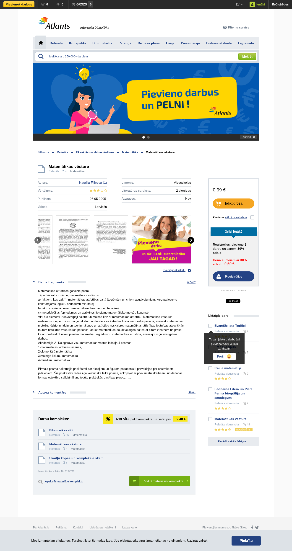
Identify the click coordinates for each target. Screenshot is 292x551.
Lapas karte (129, 527)
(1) (93, 182)
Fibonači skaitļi (61, 430)
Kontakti (78, 527)
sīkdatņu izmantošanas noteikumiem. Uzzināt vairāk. (170, 540)
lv (238, 4)
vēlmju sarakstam (236, 217)
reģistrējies (221, 244)
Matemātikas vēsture (160, 152)
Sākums (43, 152)
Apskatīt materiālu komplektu (64, 481)
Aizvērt (246, 137)
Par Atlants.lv (41, 527)
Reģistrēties (280, 4)
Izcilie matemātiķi (227, 368)
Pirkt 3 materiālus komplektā (163, 481)
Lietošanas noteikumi (102, 527)
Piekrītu (246, 541)
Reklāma (61, 527)
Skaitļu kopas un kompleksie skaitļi (76, 458)
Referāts (54, 171)
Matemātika (77, 171)
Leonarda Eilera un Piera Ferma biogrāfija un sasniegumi (233, 393)
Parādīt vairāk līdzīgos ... (233, 441)
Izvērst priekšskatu (174, 270)
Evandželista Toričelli (231, 325)
